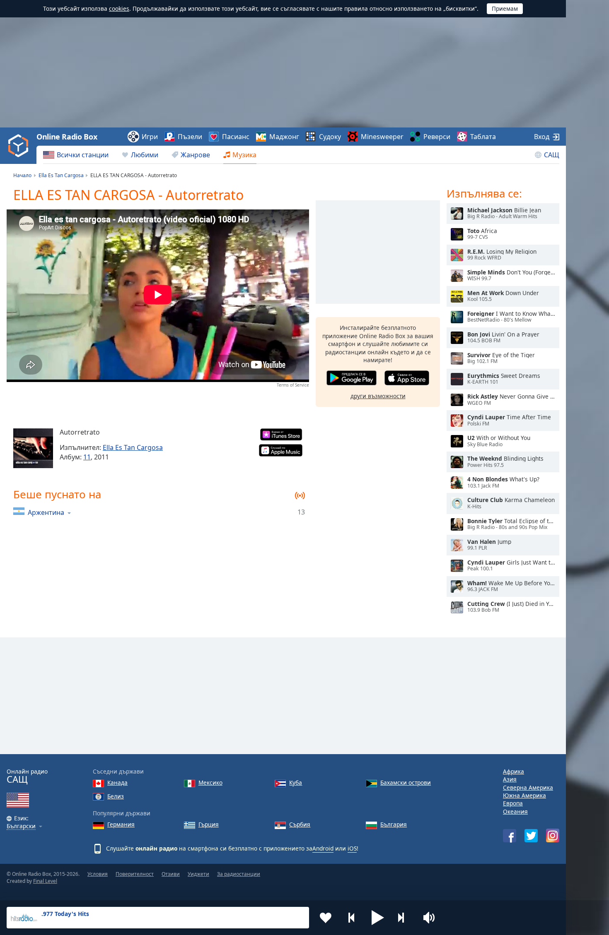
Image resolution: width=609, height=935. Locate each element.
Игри (150, 136)
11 (87, 456)
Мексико (210, 782)
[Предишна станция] (352, 918)
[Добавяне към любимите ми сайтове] (326, 918)
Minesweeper (382, 136)
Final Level (45, 881)
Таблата (483, 136)
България (393, 824)
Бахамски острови (405, 782)
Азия (510, 779)
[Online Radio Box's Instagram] (552, 835)
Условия (97, 873)
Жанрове (195, 154)
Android (323, 848)
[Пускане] (457, 213)
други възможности (378, 396)
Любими (144, 154)
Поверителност (135, 873)
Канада (117, 782)
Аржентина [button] (46, 512)
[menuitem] (76, 155)
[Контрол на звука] (430, 918)
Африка (513, 771)
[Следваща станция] (404, 918)
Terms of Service (293, 385)
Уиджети (198, 873)
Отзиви (171, 873)
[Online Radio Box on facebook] (509, 835)
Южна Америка (524, 795)
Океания (515, 811)
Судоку (330, 136)
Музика (244, 154)
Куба (295, 782)
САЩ (551, 154)
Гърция (208, 824)
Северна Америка (528, 787)
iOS (352, 848)
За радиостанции (238, 873)
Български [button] (21, 826)
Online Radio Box (66, 137)
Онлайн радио (27, 776)
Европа (513, 803)
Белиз (115, 796)
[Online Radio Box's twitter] (531, 835)
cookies (119, 8)
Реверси (436, 136)
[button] (378, 918)
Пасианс (235, 136)
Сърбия (299, 824)
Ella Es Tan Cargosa (133, 447)
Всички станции (83, 154)
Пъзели (190, 136)
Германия (121, 824)
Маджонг (284, 136)
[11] (33, 448)
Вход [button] (541, 136)
